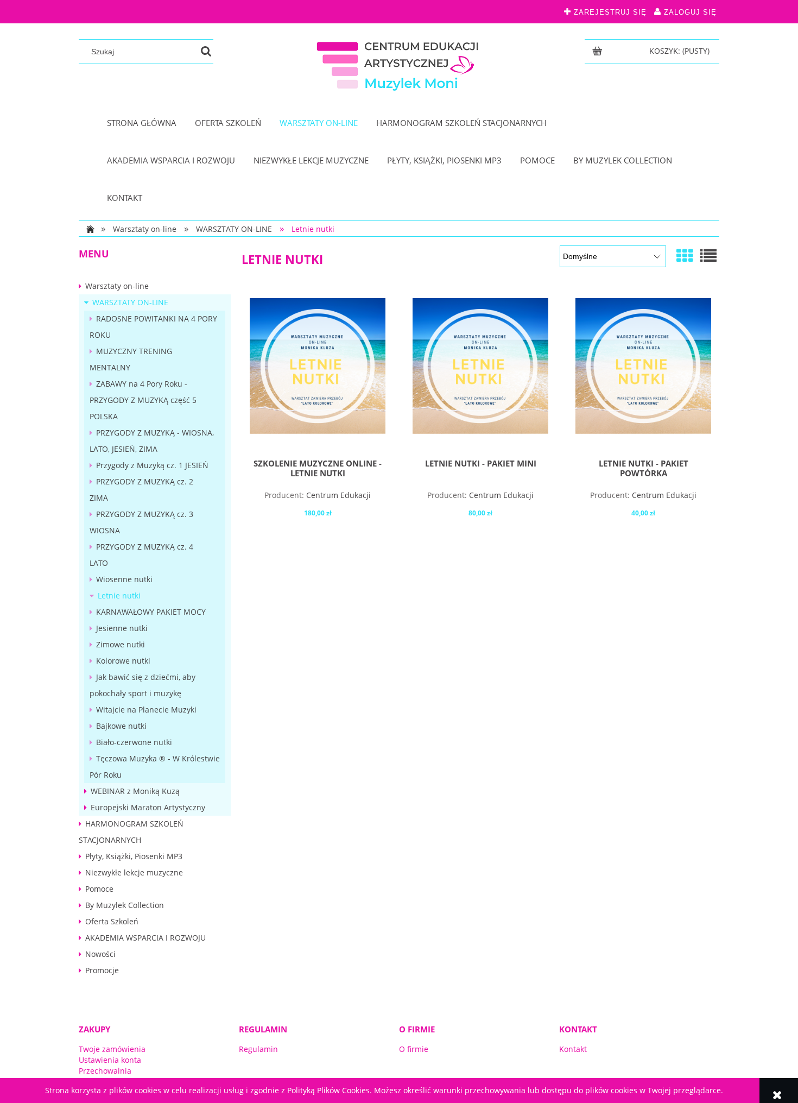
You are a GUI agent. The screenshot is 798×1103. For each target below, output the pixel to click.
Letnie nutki (119, 595)
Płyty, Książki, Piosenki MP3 (133, 856)
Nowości (100, 954)
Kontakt (573, 1049)
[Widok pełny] (708, 255)
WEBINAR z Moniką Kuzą (135, 791)
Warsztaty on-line (117, 286)
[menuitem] (142, 123)
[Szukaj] (206, 51)
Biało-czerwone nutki (134, 742)
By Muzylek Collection (124, 905)
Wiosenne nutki (124, 579)
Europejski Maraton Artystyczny (148, 807)
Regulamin (258, 1049)
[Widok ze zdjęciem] (684, 255)
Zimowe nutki (120, 644)
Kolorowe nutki (123, 661)
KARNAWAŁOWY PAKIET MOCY (151, 612)
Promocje (102, 970)
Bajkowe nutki (121, 726)
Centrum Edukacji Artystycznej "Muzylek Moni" (318, 500)
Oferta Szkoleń (111, 921)
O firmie (413, 1049)
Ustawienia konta (110, 1060)
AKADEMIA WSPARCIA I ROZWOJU (145, 937)
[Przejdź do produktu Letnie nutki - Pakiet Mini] (480, 374)
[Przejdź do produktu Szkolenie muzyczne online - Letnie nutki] (317, 374)
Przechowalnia (105, 1071)
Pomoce (99, 889)
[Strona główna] (399, 64)
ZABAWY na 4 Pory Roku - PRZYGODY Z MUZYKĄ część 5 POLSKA (143, 400)
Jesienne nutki (122, 628)
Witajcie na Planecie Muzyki (146, 709)
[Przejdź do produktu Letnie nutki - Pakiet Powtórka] (643, 374)
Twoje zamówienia (112, 1049)
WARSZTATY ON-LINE (130, 302)
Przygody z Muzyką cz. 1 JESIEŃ (152, 465)
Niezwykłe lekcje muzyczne (134, 872)
